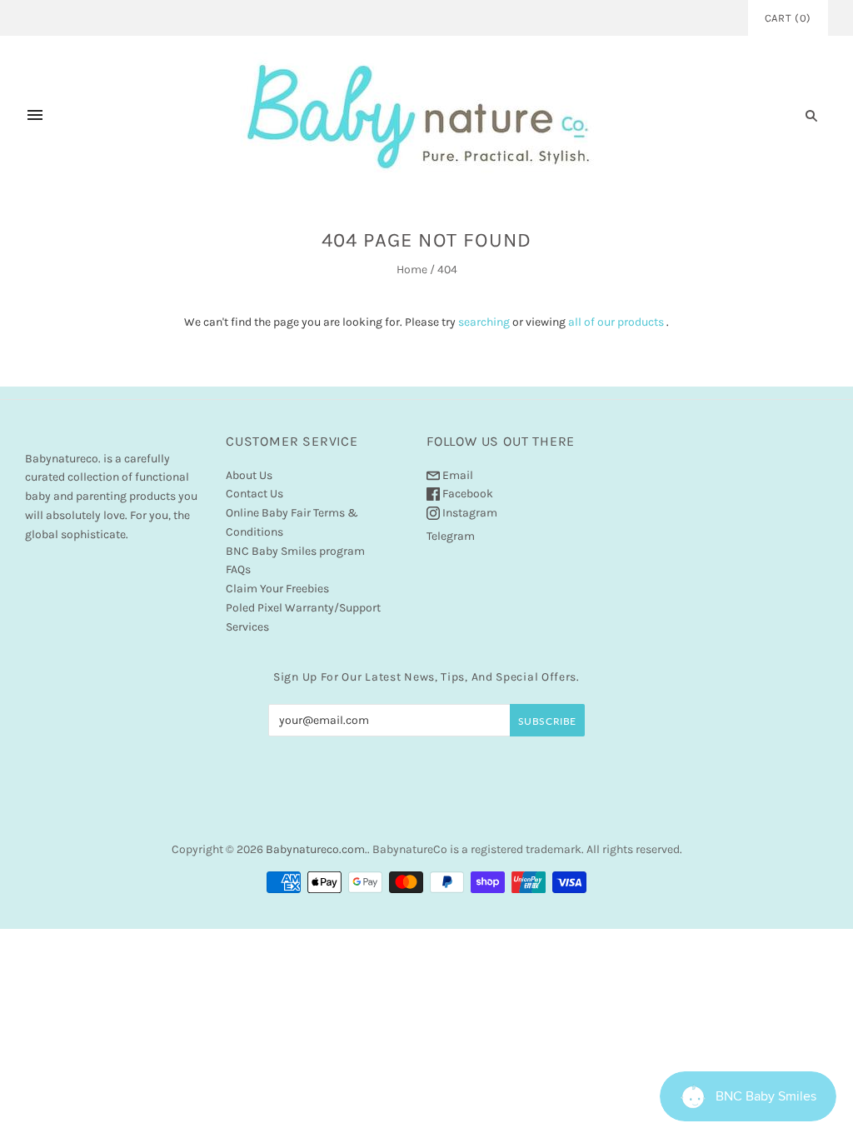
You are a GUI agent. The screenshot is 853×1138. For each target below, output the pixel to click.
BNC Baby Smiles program (295, 551)
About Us (249, 475)
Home (412, 269)
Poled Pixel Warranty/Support (303, 608)
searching (484, 322)
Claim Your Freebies (277, 588)
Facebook (466, 494)
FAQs (238, 569)
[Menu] (35, 114)
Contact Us (254, 494)
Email (456, 475)
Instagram (468, 513)
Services (247, 627)
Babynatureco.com (315, 849)
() (788, 18)
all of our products (616, 322)
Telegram (450, 536)
